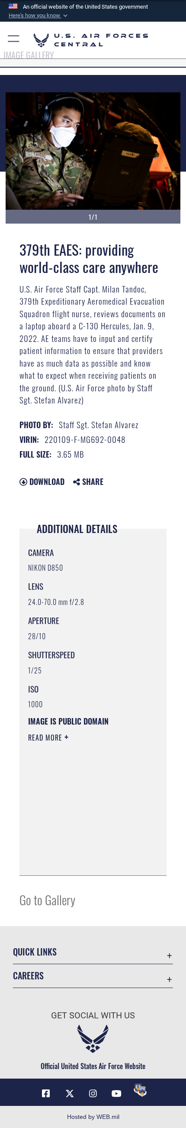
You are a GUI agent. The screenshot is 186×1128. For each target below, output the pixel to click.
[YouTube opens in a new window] (116, 1093)
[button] (39, 15)
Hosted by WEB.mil (93, 1116)
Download (45, 481)
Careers (28, 975)
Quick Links (35, 952)
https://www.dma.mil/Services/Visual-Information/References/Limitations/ (80, 847)
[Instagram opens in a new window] (93, 1093)
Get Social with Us (93, 1016)
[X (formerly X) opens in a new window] (69, 1093)
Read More (46, 737)
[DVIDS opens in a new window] (140, 1090)
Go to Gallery (47, 899)
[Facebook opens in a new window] (45, 1093)
